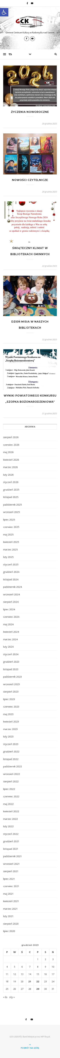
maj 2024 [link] (8, 624)
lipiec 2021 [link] (9, 878)
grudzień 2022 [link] (11, 751)
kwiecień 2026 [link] (11, 459)
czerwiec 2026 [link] (11, 444)
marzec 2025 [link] (10, 549)
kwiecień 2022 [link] (11, 811)
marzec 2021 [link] (10, 908)
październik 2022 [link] (12, 766)
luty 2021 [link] (8, 916)
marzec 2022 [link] (10, 818)
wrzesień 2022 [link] (11, 774)
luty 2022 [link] (8, 826)
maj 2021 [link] (8, 893)
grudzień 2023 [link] (11, 661)
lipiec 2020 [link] (9, 931)
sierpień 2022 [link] (11, 781)
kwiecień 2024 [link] (11, 631)
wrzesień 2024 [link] (11, 594)
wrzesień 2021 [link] (11, 863)
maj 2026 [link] (8, 452)
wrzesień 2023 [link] (11, 684)
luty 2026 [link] (8, 474)
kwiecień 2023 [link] (11, 721)
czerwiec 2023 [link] (11, 706)
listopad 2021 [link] (10, 848)
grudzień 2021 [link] (11, 841)
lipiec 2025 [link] (9, 519)
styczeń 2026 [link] (10, 482)
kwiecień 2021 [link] (11, 901)
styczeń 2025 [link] (10, 564)
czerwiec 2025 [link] (11, 527)
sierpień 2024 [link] (11, 601)
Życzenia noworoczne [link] (30, 111)
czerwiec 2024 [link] (11, 616)
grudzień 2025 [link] (11, 489)
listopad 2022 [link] (10, 759)
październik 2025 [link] (12, 504)
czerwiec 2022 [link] (11, 796)
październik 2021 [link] (12, 856)
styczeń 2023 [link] (10, 744)
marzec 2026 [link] (10, 467)
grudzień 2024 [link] (11, 571)
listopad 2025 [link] (10, 497)
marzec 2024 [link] (10, 639)
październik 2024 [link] (12, 586)
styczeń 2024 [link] (10, 654)
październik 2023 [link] (12, 676)
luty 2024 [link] (8, 646)
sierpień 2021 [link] (11, 871)
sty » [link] (12, 997)
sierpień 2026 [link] (11, 437)
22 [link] (37, 981)
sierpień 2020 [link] (11, 923)
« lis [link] (5, 997)
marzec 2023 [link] (10, 729)
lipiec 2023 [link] (9, 699)
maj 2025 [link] (8, 534)
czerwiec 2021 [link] (11, 886)
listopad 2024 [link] (10, 579)
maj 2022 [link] (8, 803)
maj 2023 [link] (8, 714)
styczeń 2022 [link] (10, 833)
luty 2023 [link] (8, 736)
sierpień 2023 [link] (11, 691)
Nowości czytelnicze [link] (30, 180)
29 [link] (37, 988)
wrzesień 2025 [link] (11, 512)
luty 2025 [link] (8, 556)
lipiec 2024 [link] (9, 609)
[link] (4, 12)
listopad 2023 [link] (10, 669)
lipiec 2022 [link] (9, 789)
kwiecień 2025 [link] (11, 541)
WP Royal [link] (45, 1036)
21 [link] (29, 981)
